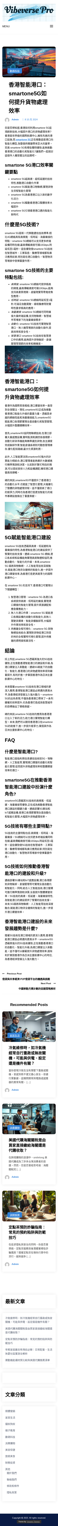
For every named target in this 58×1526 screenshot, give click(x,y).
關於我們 (12, 1473)
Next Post (46, 983)
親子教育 (10, 1430)
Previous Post (14, 973)
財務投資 (10, 1462)
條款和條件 (13, 1486)
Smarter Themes (33, 1522)
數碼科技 (15, 71)
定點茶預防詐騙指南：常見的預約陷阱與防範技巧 (28, 1341)
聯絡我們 (12, 1479)
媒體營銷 (10, 1411)
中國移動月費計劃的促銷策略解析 (37, 988)
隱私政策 (12, 1492)
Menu (6, 26)
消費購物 (15, 1128)
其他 (7, 1469)
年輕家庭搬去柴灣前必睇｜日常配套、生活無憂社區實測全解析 (28, 1351)
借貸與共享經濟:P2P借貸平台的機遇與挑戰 (26, 979)
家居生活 (15, 1035)
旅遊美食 (10, 1456)
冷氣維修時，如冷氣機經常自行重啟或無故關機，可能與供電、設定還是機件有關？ (28, 1320)
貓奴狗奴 (10, 1424)
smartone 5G (23, 139)
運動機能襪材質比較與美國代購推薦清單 (27, 1360)
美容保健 (10, 1450)
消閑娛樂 (15, 1215)
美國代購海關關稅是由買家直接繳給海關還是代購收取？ (28, 1330)
